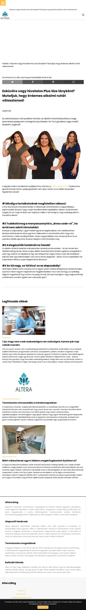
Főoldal (5, 63)
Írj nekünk (21, 590)
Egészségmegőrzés (9, 457)
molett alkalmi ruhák (60, 186)
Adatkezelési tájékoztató (21, 597)
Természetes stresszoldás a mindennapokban (29, 402)
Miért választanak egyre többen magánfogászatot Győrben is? (39, 460)
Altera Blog (6, 338)
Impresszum (22, 594)
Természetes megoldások (11, 399)
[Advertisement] (43, 41)
